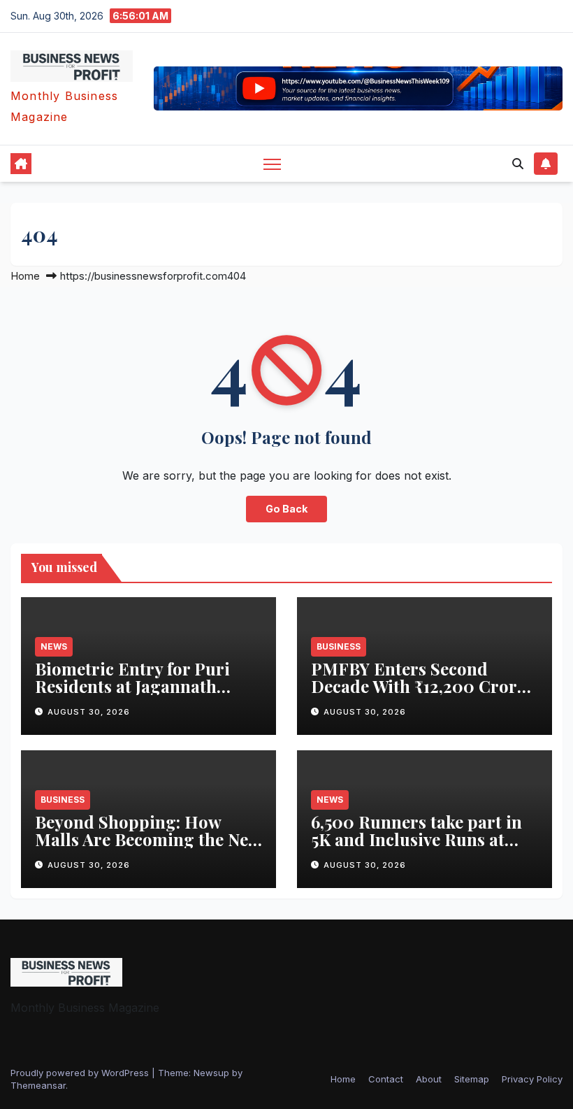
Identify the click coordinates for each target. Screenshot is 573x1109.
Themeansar (38, 1085)
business (339, 646)
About (429, 1079)
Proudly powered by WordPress (81, 1072)
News (54, 646)
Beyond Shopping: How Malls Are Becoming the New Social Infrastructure (148, 839)
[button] (517, 164)
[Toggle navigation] (272, 163)
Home (25, 275)
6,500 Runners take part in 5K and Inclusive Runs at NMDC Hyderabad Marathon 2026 (416, 847)
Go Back (286, 509)
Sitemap (471, 1079)
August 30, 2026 (89, 712)
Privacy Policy (532, 1079)
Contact (385, 1079)
